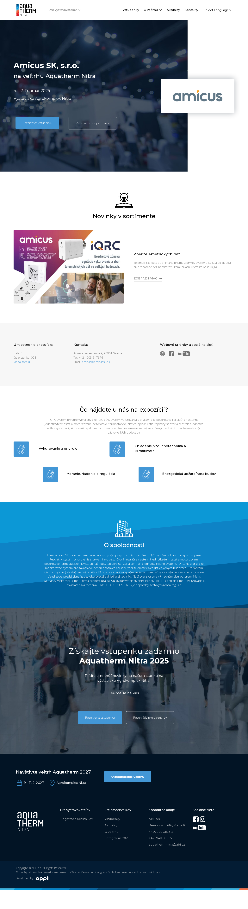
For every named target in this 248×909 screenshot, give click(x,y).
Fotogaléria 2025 (117, 838)
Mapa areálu (22, 362)
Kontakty (191, 10)
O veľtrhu (151, 10)
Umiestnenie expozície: (33, 345)
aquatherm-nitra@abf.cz (167, 844)
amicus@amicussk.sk (96, 362)
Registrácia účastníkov (76, 819)
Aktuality (173, 10)
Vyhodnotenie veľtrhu (127, 777)
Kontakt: (81, 345)
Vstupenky (131, 10)
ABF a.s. (154, 819)
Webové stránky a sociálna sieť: (186, 345)
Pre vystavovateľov (63, 10)
